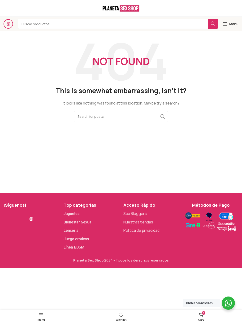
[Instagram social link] (8, 24)
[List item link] (91, 214)
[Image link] (210, 220)
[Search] (162, 116)
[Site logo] (121, 7)
